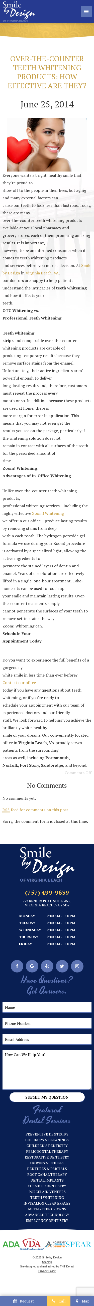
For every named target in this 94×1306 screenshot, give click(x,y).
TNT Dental (67, 1266)
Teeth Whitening (47, 1197)
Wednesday (30, 929)
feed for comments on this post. (36, 809)
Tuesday (27, 922)
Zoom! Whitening (48, 513)
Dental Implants (47, 1180)
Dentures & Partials (47, 1168)
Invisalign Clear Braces (47, 1203)
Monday (27, 915)
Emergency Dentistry (47, 1220)
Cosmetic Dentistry (47, 1186)
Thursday (28, 936)
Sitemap (47, 1261)
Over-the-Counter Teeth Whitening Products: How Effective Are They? (47, 72)
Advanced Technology (47, 1214)
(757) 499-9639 (47, 892)
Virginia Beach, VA (42, 273)
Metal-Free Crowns (47, 1209)
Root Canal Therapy (47, 1174)
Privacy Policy (47, 1270)
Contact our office (19, 682)
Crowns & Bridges (47, 1163)
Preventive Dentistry (47, 1134)
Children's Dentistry (47, 1145)
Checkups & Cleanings (47, 1139)
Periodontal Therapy (47, 1151)
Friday (25, 943)
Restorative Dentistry (47, 1157)
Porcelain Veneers (47, 1191)
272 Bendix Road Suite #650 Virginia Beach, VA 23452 (47, 903)
